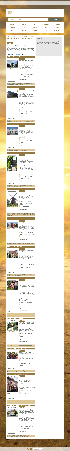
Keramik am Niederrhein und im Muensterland (25, 185)
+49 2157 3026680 (26, 363)
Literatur (46, 28)
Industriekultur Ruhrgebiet (22, 243)
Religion (24, 30)
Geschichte (46, 25)
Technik (35, 30)
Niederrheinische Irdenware (17, 275)
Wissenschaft (57, 30)
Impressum (43, 3)
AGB (53, 3)
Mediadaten (37, 3)
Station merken (22, 58)
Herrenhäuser (57, 25)
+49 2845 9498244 (26, 267)
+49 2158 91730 (26, 307)
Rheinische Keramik (10, 186)
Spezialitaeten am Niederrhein (19, 84)
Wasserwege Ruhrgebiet (30, 243)
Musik (57, 28)
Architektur (12, 25)
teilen (11, 54)
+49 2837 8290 (25, 142)
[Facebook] (31, 449)
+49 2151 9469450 (26, 428)
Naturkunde (12, 30)
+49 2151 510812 (26, 393)
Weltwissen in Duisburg (10, 244)
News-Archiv (31, 3)
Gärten (35, 25)
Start (17, 3)
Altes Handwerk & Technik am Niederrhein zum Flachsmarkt (25, 121)
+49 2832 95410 (26, 178)
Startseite (12, 36)
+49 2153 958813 (26, 338)
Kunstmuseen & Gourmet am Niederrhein (24, 83)
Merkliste (21, 3)
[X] (28, 449)
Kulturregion (13, 28)
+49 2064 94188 (26, 206)
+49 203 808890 (26, 236)
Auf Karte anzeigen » (12, 59)
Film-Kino (24, 25)
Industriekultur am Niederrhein (23, 400)
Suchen (55, 19)
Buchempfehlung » (11, 81)
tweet (18, 54)
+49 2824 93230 (26, 76)
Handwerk (18, 36)
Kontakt (25, 3)
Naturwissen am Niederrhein (23, 120)
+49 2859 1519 (25, 113)
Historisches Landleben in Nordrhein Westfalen (25, 213)
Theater (46, 30)
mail (24, 54)
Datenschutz (49, 3)
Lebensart (35, 28)
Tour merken (10, 43)
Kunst (24, 28)
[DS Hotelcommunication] (38, 449)
